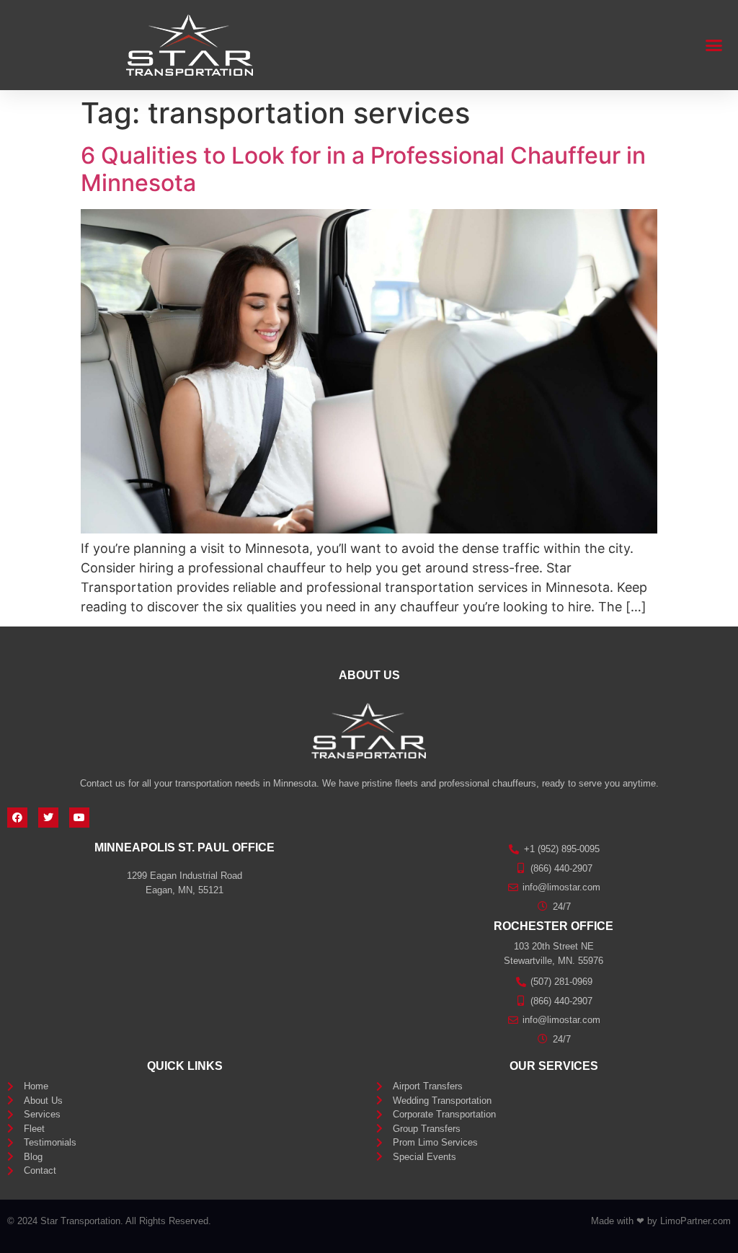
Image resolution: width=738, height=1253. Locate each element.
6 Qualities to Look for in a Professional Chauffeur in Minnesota (363, 169)
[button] (714, 45)
